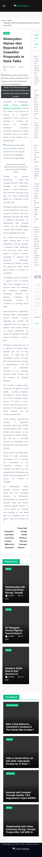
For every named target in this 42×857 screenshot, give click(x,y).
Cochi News (15, 844)
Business (10, 773)
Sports (9, 739)
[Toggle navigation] (4, 5)
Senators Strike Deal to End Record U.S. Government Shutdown (13, 674)
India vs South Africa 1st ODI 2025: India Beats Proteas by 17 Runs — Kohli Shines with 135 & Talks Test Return (19, 764)
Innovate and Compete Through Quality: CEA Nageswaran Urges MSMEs (36, 161)
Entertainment (12, 705)
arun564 (12, 67)
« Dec (36, 323)
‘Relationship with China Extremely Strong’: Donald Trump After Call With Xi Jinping (15, 593)
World (6, 33)
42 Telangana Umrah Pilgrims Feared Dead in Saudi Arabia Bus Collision (14, 633)
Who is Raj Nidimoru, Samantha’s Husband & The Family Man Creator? (36, 70)
